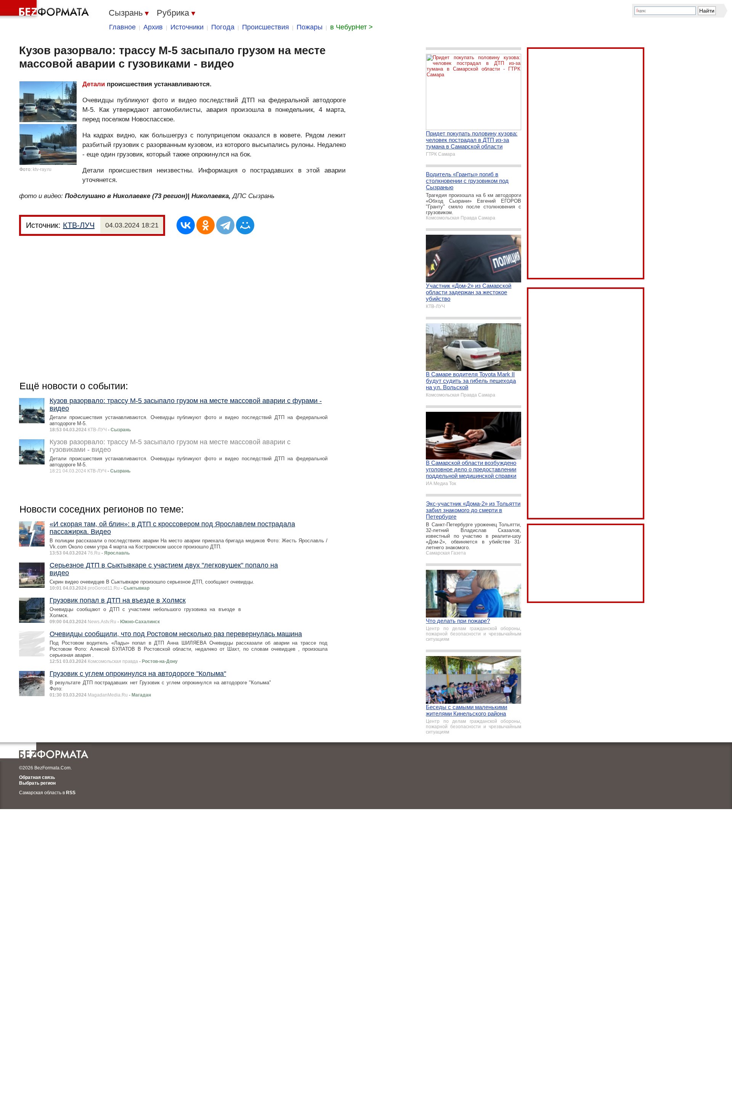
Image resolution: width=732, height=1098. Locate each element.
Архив (153, 27)
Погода (222, 27)
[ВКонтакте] (186, 225)
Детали (93, 84)
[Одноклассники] (205, 225)
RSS (70, 792)
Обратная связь (37, 777)
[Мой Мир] (245, 225)
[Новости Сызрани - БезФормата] (46, 9)
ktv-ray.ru (42, 169)
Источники (187, 27)
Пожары (310, 27)
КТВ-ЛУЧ (79, 225)
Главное (122, 27)
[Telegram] (225, 225)
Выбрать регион (37, 783)
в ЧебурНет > (351, 27)
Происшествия (265, 27)
